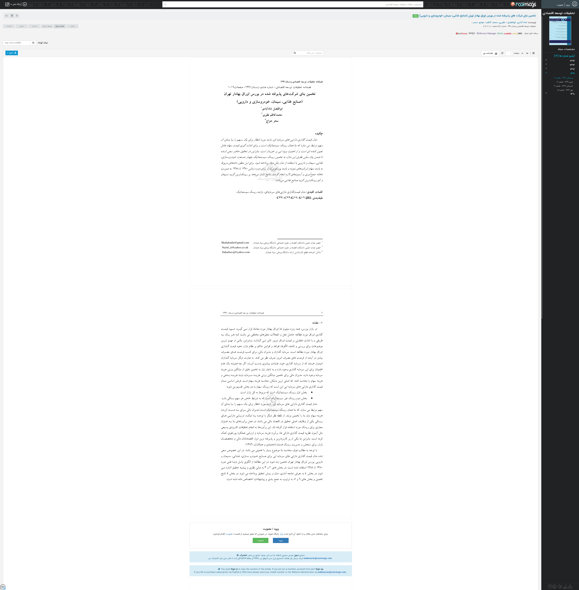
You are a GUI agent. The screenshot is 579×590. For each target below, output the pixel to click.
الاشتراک (243, 555)
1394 (572, 61)
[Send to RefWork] (461, 33)
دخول (296, 555)
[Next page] (527, 53)
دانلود (11, 53)
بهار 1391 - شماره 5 (565, 90)
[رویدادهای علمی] (550, 587)
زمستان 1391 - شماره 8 (563, 77)
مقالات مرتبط (60, 26)
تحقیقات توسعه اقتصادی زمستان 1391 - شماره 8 (518, 26)
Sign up (319, 569)
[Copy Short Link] (33, 42)
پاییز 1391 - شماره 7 (565, 81)
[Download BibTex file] (472, 33)
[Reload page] (502, 53)
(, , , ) (497, 33)
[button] (560, 30)
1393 (572, 65)
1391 (573, 73)
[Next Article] (12, 15)
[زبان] (25, 4)
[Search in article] (294, 53)
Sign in (234, 569)
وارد (281, 534)
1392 (572, 69)
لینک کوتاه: (42, 42)
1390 (572, 94)
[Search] (165, 4)
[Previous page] (522, 53)
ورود (568, 5)
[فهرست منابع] (570, 587)
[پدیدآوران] (559, 587)
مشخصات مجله (566, 49)
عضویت (560, 5)
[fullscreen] (533, 53)
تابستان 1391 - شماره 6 (563, 85)
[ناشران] (555, 587)
